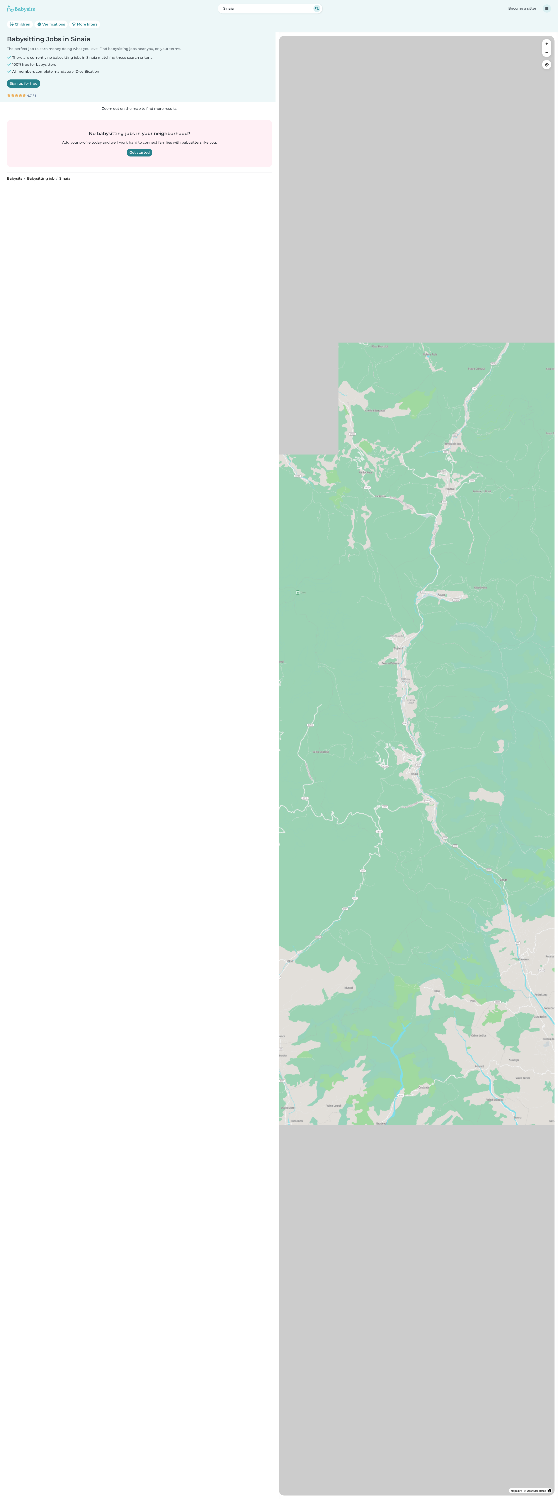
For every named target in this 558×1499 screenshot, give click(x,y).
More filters (86, 24)
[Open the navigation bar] (547, 8)
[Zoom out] (546, 52)
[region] (417, 766)
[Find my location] (546, 64)
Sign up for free (23, 83)
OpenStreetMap (536, 1491)
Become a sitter (522, 8)
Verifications (53, 24)
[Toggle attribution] (549, 1490)
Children (22, 24)
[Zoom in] (546, 43)
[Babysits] (21, 8)
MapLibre (516, 1491)
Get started (139, 152)
